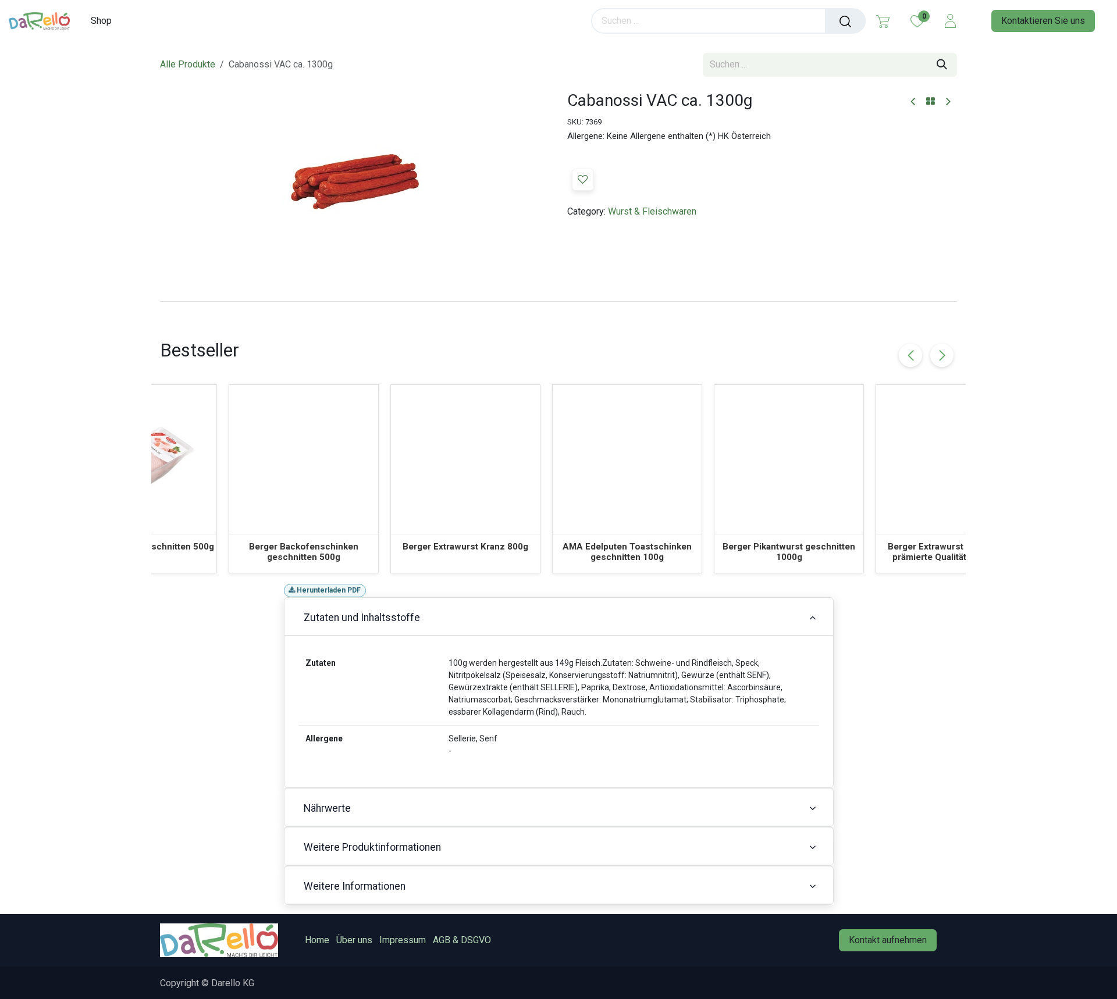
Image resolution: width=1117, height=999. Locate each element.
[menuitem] (105, 20)
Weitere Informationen (354, 886)
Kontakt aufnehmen (888, 940)
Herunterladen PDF (328, 590)
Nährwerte (327, 808)
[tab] (558, 301)
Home (317, 940)
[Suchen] (845, 21)
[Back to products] (930, 101)
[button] (583, 180)
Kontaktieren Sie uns (1043, 20)
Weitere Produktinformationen (372, 847)
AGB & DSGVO (462, 940)
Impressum (402, 940)
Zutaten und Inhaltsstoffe (362, 617)
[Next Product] (947, 102)
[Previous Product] (913, 102)
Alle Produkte (187, 64)
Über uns (354, 940)
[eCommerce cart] (883, 21)
